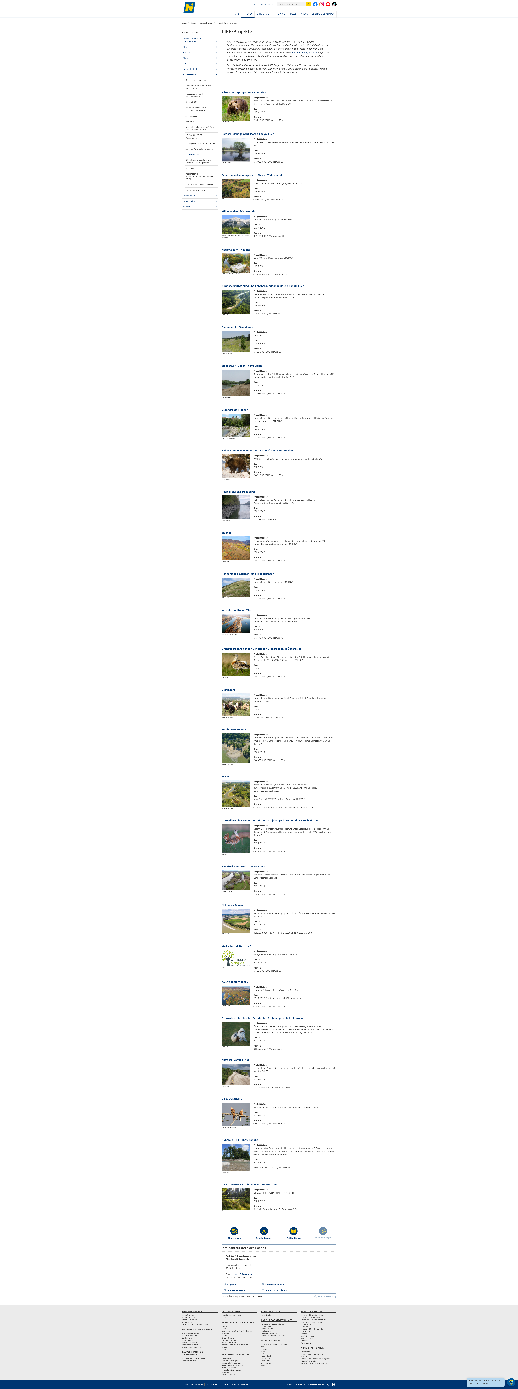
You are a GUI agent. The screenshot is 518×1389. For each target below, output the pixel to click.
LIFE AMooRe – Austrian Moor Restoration (249, 1184)
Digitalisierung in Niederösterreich (194, 1358)
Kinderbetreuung (228, 1338)
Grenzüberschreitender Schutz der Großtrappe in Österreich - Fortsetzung (270, 820)
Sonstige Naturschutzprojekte (199, 149)
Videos (304, 14)
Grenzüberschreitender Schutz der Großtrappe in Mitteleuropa (262, 1018)
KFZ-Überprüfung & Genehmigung (313, 1329)
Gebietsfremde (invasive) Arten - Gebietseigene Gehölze (200, 128)
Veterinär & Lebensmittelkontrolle (273, 1336)
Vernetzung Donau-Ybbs (237, 610)
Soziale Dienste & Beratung (231, 1370)
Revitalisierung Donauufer (238, 491)
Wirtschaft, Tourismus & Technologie (314, 1363)
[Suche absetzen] (308, 4)
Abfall (185, 47)
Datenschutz (213, 1384)
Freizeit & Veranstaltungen (231, 1315)
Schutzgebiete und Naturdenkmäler (194, 95)
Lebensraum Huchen (235, 409)
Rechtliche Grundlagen (195, 80)
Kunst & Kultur (266, 1315)
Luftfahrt (304, 1334)
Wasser (186, 206)
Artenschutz (191, 116)
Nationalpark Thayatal (236, 249)
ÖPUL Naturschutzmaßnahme (199, 185)
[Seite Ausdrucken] (333, 1385)
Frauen (224, 1329)
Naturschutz (221, 23)
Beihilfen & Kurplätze (229, 1374)
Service (280, 14)
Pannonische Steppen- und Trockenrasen (248, 574)
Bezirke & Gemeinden (323, 14)
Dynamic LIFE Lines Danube (240, 1140)
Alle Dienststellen (236, 1290)
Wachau (227, 532)
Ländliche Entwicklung (269, 1333)
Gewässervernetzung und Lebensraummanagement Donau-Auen (263, 286)
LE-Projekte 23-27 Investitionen (200, 143)
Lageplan (231, 1284)
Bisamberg (228, 689)
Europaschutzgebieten (304, 52)
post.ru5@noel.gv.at (243, 1274)
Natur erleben (191, 168)
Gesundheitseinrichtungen (231, 1363)
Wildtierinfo (190, 121)
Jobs (254, 4)
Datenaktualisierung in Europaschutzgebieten (196, 109)
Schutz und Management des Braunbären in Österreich (257, 450)
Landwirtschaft (266, 1331)
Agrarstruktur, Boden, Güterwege (273, 1324)
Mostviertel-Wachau (235, 729)
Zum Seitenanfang (326, 1296)
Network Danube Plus (236, 1059)
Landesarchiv (187, 1338)
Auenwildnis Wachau (235, 981)
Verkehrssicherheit (307, 1343)
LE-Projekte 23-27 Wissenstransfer (193, 136)
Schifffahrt (304, 1341)
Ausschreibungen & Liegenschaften (313, 1354)
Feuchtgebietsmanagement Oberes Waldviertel (252, 175)
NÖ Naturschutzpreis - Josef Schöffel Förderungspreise (198, 161)
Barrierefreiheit (193, 1384)
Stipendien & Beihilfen (190, 1345)
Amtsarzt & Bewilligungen (231, 1361)
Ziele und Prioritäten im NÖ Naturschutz (198, 87)
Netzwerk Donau (232, 905)
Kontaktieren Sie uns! (276, 1290)
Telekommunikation (189, 1361)
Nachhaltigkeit (190, 69)
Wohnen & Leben (188, 1322)
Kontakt (243, 1384)
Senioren (225, 1347)
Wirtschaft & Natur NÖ (236, 946)
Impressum (229, 1384)
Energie (186, 52)
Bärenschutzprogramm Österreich (244, 92)
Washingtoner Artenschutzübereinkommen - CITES (199, 176)
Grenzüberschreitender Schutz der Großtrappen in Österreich (262, 648)
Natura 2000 (191, 102)
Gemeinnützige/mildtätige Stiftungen (195, 1324)
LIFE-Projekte (192, 154)
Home (236, 14)
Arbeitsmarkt (305, 1352)
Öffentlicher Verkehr (308, 1338)
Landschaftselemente (195, 190)
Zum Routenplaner (274, 1284)
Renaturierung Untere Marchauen (243, 866)
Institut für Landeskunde (191, 1342)
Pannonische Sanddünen (237, 327)
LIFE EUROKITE (232, 1099)
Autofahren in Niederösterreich (312, 1322)
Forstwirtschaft (266, 1326)
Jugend (224, 1336)
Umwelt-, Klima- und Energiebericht (193, 40)
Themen (248, 14)
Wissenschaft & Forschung (191, 1347)
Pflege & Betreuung (229, 1368)
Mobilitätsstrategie (307, 1336)
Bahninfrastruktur (307, 1324)
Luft (185, 63)
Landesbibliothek (188, 1340)
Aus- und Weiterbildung (190, 1333)
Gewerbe (304, 1356)
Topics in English (266, 4)
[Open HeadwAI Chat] (511, 1382)
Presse (292, 14)
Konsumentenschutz (229, 1340)
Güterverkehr (305, 1327)
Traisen (226, 776)
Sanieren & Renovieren (190, 1320)
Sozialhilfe (225, 1372)
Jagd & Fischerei (267, 1329)
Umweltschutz (190, 201)
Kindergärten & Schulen (190, 1336)
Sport (224, 1318)
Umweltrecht (189, 195)
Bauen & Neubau (188, 1315)
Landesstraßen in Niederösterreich (313, 1320)
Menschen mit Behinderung (231, 1342)
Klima (185, 58)
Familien (225, 1326)
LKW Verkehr (305, 1331)
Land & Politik (264, 14)
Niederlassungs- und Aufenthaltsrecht (235, 1345)
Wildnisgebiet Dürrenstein (238, 211)
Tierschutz (225, 1350)
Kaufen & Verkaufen (189, 1318)
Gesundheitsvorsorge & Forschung (234, 1365)
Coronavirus (226, 1358)
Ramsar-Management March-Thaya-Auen (248, 134)
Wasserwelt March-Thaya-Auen (242, 365)
